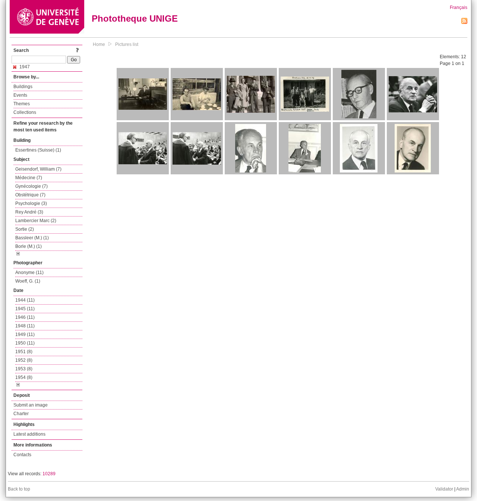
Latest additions (29, 434)
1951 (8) (23, 351)
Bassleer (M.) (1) (32, 237)
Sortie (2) (24, 229)
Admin (462, 489)
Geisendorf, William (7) (38, 169)
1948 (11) (25, 326)
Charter (21, 413)
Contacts (22, 454)
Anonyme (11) (29, 272)
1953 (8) (23, 368)
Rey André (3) (29, 212)
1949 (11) (25, 334)
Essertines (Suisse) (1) (38, 150)
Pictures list (126, 44)
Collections (24, 112)
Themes (21, 103)
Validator (444, 489)
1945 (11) (25, 308)
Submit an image (30, 405)
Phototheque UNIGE (135, 18)
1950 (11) (25, 343)
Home (99, 44)
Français (458, 7)
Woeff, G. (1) (27, 281)
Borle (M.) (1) (28, 246)
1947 (24, 66)
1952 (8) (23, 360)
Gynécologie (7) (31, 186)
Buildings (22, 86)
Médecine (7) (28, 177)
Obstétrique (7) (30, 194)
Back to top (19, 489)
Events (20, 95)
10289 (49, 473)
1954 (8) (23, 377)
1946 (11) (25, 317)
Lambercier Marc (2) (35, 220)
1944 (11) (25, 300)
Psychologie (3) (31, 203)
